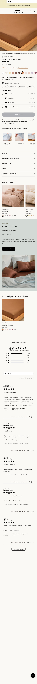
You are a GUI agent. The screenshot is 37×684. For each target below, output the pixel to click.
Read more (30, 405)
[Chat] (33, 676)
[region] (18, 354)
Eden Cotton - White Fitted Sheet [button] (21, 474)
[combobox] (26, 378)
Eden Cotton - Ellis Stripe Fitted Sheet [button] (20, 534)
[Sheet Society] (18, 11)
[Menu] (3, 11)
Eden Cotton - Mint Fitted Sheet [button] (20, 504)
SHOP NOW (8, 249)
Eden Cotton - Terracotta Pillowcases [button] (18, 409)
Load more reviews (18, 549)
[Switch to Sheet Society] (3, 1)
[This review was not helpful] (31, 417)
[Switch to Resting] (9, 1)
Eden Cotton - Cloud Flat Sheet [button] (20, 443)
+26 (15, 329)
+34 (15, 215)
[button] (18, 153)
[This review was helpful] (28, 417)
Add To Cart (18, 114)
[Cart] (34, 11)
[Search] (31, 11)
